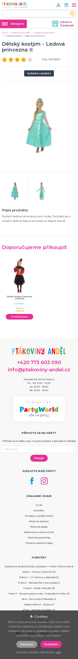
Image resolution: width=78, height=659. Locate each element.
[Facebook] (32, 480)
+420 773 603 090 (39, 362)
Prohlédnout (19, 316)
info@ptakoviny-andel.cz (39, 370)
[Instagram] (44, 480)
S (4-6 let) (19, 303)
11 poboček (67, 25)
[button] (59, 5)
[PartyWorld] (14, 5)
